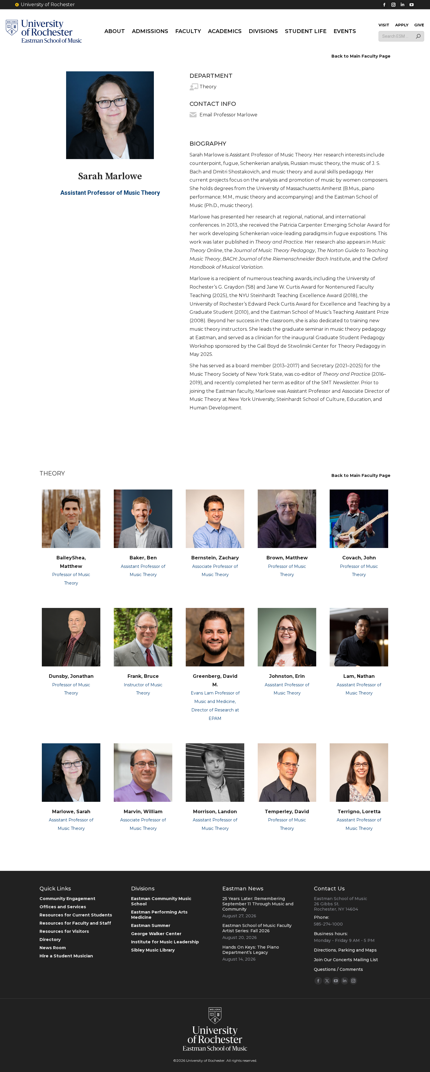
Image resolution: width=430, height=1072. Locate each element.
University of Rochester (48, 4)
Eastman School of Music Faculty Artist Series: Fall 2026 (257, 928)
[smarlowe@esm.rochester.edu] (193, 114)
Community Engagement (67, 898)
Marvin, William (143, 811)
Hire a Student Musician (66, 956)
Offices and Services (62, 906)
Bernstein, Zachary (215, 558)
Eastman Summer (150, 925)
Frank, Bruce (143, 676)
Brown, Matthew (287, 558)
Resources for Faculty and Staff (75, 923)
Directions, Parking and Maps (345, 950)
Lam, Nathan (359, 676)
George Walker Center (156, 933)
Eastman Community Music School (161, 901)
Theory (207, 86)
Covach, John (359, 558)
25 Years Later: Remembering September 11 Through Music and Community (257, 904)
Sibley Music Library (153, 950)
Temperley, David (287, 811)
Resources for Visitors (64, 931)
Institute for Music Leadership (165, 942)
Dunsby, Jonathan (71, 676)
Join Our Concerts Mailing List (346, 959)
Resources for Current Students (75, 915)
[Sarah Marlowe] (110, 115)
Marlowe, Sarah (71, 811)
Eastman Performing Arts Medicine (159, 914)
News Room (52, 947)
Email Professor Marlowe (228, 115)
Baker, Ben (143, 558)
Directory (50, 939)
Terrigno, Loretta (359, 811)
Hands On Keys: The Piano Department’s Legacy (250, 950)
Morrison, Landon (215, 811)
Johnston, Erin (287, 676)
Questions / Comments (338, 969)
